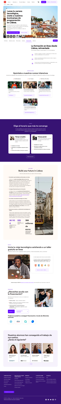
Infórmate (5, 40)
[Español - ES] (38, 2)
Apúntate (55, 40)
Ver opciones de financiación (19, 311)
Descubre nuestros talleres (41, 269)
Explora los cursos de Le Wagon (20, 385)
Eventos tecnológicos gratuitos (51, 382)
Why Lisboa (18, 40)
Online (8, 4)
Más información (30, 156)
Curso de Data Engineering (30, 107)
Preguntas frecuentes (7, 377)
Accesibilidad (17, 399)
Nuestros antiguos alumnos (40, 377)
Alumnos (34, 40)
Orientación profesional (7, 384)
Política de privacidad (7, 399)
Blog (47, 377)
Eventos (23, 40)
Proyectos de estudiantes (40, 379)
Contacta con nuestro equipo (13, 32)
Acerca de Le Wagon (7, 379)
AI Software (11, 89)
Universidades (27, 379)
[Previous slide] (29, 364)
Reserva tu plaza (24, 32)
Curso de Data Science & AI (44, 89)
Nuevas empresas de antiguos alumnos (40, 381)
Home (5, 4)
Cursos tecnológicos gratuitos (51, 379)
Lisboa (11, 4)
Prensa (5, 386)
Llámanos (10, 311)
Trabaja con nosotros (28, 382)
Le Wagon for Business (28, 377)
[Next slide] (31, 364)
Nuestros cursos (12, 40)
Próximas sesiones (17, 387)
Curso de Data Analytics (29, 89)
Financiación (28, 40)
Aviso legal (13, 399)
